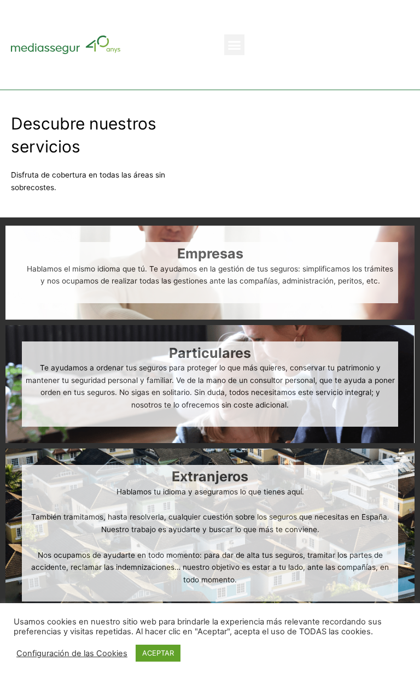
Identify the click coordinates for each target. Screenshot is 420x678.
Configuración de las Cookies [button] (71, 653)
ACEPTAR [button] (158, 652)
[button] (234, 44)
